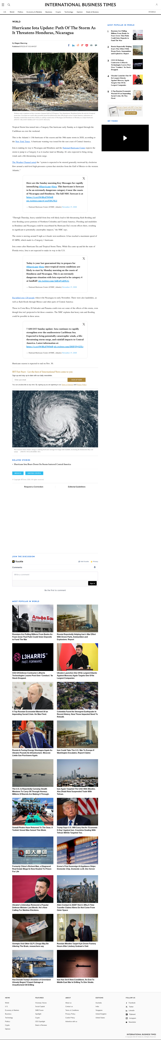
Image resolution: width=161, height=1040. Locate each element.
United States (100, 1018)
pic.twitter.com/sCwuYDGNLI (41, 200)
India (97, 1006)
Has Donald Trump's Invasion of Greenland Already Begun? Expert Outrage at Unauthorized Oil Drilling (31, 982)
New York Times (22, 141)
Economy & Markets (34, 12)
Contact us (69, 1006)
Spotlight (38, 1014)
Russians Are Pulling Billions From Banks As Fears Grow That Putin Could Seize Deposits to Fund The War (32, 637)
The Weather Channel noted (24, 162)
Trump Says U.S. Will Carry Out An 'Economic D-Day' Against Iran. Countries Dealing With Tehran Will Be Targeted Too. (77, 830)
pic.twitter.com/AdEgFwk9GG (53, 281)
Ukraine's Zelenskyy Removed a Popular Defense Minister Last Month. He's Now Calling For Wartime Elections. (30, 907)
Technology (68, 12)
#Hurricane (45, 186)
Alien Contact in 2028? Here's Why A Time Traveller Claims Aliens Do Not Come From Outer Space (76, 907)
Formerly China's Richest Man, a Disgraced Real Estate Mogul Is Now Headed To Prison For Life (31, 869)
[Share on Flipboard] (82, 45)
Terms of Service (67, 385)
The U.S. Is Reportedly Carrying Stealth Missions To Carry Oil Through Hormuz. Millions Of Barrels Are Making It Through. (30, 791)
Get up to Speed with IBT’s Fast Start (129, 107)
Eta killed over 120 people (23, 297)
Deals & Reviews (92, 12)
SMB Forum (39, 1010)
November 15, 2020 (69, 207)
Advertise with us (71, 1021)
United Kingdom (101, 1014)
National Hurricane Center (74, 147)
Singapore (99, 1010)
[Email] (91, 45)
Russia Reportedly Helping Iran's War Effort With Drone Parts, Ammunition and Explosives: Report (76, 637)
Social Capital (40, 1006)
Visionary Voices (41, 1003)
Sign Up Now (131, 113)
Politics (20, 12)
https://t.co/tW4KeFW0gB (39, 197)
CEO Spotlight (40, 1021)
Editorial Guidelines (76, 487)
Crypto (58, 12)
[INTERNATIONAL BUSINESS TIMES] (80, 5)
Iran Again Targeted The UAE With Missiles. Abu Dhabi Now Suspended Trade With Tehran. (76, 791)
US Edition (152, 12)
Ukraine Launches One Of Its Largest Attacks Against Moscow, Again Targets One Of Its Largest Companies (77, 675)
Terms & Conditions (72, 1010)
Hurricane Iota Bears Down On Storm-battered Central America (42, 464)
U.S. (5, 12)
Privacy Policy (81, 385)
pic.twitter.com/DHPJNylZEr (68, 346)
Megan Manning (21, 43)
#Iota (54, 186)
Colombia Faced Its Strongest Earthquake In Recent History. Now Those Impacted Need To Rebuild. (77, 714)
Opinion (80, 12)
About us (68, 1003)
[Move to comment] (96, 45)
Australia (99, 1003)
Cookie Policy (70, 1018)
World (12, 12)
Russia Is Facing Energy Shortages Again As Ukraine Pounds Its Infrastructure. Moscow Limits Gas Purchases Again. (32, 752)
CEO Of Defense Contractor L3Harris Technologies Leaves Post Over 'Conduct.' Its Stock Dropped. (32, 675)
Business (48, 12)
